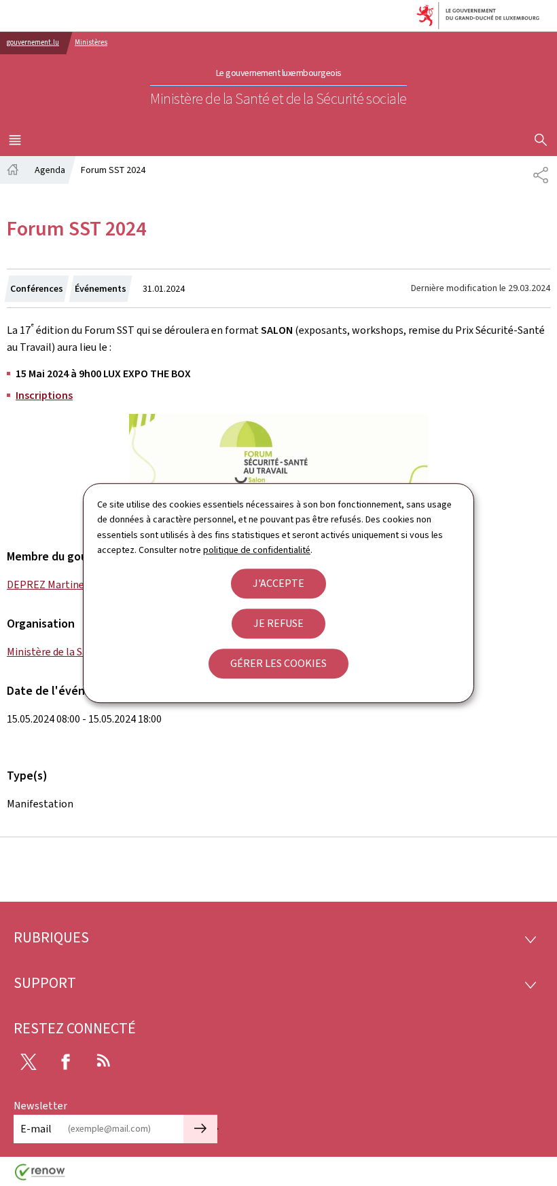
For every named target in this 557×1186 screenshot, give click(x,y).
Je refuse (278, 623)
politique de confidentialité (256, 549)
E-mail (36, 1129)
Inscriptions (44, 395)
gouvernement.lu (33, 42)
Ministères (91, 42)
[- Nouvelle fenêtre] (278, 463)
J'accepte (278, 583)
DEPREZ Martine (45, 584)
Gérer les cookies (278, 663)
